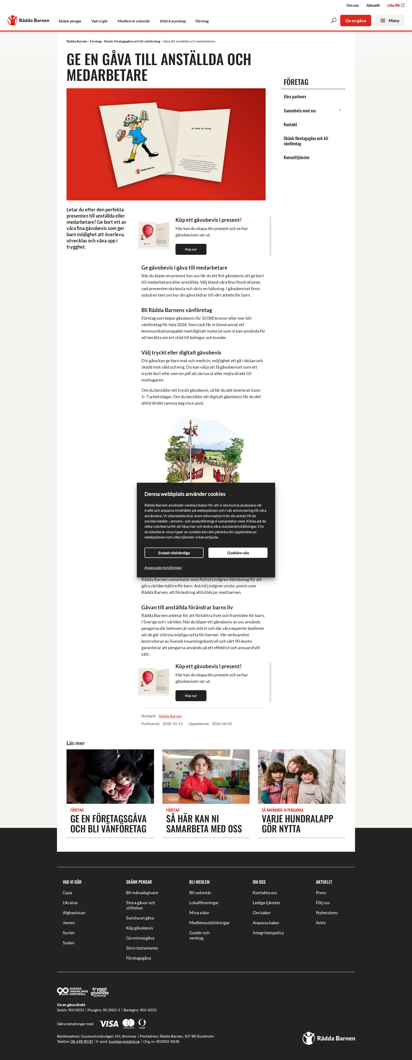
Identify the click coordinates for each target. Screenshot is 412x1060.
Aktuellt (373, 5)
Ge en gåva (355, 20)
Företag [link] (202, 21)
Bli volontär (200, 892)
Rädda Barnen (170, 716)
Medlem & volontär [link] (134, 21)
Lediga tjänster (266, 902)
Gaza (67, 892)
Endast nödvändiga (174, 552)
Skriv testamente (142, 947)
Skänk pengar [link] (70, 21)
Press (321, 892)
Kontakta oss (265, 892)
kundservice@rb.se (124, 1041)
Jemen (69, 922)
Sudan (68, 942)
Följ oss (323, 902)
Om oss (352, 5)
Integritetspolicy (268, 932)
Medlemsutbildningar (206, 922)
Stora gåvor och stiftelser (140, 905)
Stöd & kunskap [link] (173, 21)
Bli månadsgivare (142, 892)
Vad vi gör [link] (99, 21)
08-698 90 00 (82, 1041)
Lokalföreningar (204, 902)
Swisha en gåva (140, 917)
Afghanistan (74, 912)
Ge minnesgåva (140, 937)
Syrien (69, 932)
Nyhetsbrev (327, 912)
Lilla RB (393, 5)
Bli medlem (199, 882)
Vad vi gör (72, 882)
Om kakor (262, 912)
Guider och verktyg (199, 935)
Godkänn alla (238, 552)
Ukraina (70, 902)
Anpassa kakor (266, 922)
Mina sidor (199, 912)
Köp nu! (191, 249)
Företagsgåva (138, 958)
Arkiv (321, 922)
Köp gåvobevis (139, 927)
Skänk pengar (139, 882)
